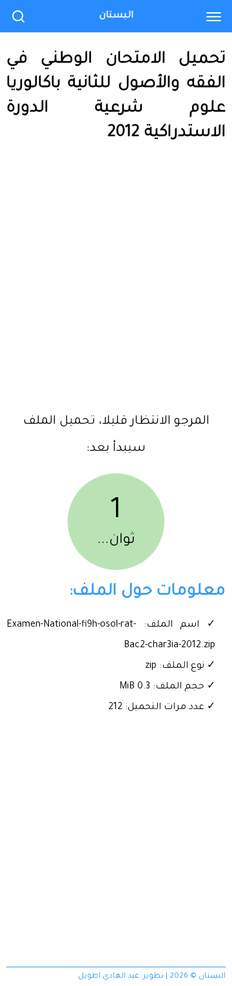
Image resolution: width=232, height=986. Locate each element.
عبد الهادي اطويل (108, 976)
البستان (116, 16)
